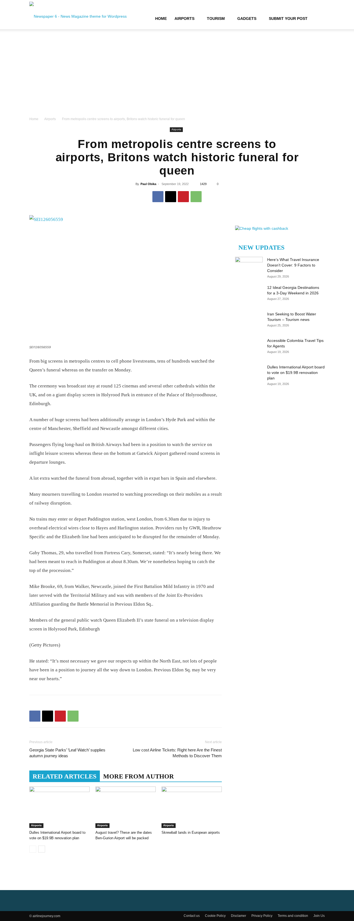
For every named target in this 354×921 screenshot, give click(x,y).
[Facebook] (157, 196)
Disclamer (238, 916)
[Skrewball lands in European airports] (192, 807)
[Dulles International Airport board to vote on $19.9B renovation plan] (59, 807)
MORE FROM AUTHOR (138, 776)
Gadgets (246, 18)
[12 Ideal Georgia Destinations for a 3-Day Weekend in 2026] (249, 294)
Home (161, 18)
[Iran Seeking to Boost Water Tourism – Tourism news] (249, 321)
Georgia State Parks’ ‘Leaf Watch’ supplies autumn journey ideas (67, 753)
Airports (184, 18)
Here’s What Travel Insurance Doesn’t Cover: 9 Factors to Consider (293, 265)
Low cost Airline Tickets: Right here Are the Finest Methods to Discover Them (177, 753)
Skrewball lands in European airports (191, 832)
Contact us (192, 916)
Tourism (216, 18)
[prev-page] (32, 849)
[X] (170, 196)
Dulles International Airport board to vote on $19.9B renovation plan (296, 372)
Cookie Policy (215, 916)
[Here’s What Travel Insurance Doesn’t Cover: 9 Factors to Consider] (249, 266)
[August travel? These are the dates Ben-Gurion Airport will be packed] (125, 807)
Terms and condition (293, 916)
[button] (318, 19)
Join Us (319, 916)
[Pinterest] (183, 196)
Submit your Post (288, 18)
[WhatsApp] (196, 196)
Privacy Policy (261, 916)
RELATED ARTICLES (65, 776)
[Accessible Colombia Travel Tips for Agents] (249, 347)
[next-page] (41, 849)
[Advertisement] (177, 74)
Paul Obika (148, 184)
